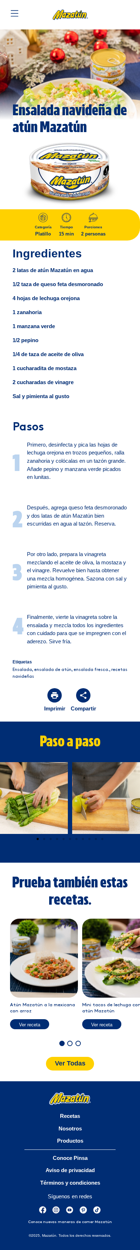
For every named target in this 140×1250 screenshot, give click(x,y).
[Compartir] (83, 695)
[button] (38, 839)
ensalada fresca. (91, 670)
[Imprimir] (54, 695)
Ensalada (22, 670)
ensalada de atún (52, 670)
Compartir (83, 708)
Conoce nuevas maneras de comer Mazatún (70, 1222)
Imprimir (54, 708)
